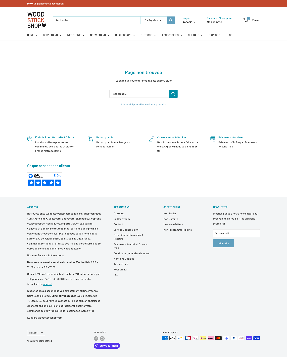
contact (47, 283)
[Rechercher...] (173, 94)
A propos (119, 213)
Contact (118, 224)
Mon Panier (169, 213)
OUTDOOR (146, 34)
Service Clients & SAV (126, 229)
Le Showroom (122, 218)
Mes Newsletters (173, 224)
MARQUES (214, 34)
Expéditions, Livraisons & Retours (128, 236)
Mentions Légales (124, 258)
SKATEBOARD (123, 34)
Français (33, 332)
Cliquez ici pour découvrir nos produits (143, 104)
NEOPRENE (74, 34)
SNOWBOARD (98, 34)
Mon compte (214, 21)
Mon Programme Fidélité (177, 229)
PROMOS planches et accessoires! (45, 3)
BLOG (229, 34)
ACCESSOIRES (170, 34)
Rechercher (120, 269)
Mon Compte (170, 218)
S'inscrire (223, 243)
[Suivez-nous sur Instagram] (102, 338)
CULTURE (193, 34)
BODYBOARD (50, 34)
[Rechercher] (171, 20)
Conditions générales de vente (131, 253)
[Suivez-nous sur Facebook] (96, 338)
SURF (30, 34)
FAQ (116, 274)
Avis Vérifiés (121, 263)
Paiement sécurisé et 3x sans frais (130, 245)
